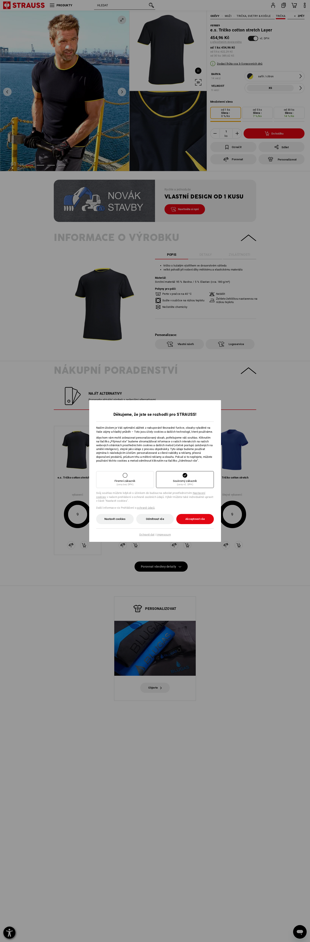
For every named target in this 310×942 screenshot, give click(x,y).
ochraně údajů (146, 507)
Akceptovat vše (195, 519)
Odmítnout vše (155, 519)
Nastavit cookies (114, 519)
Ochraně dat (146, 534)
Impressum (163, 534)
